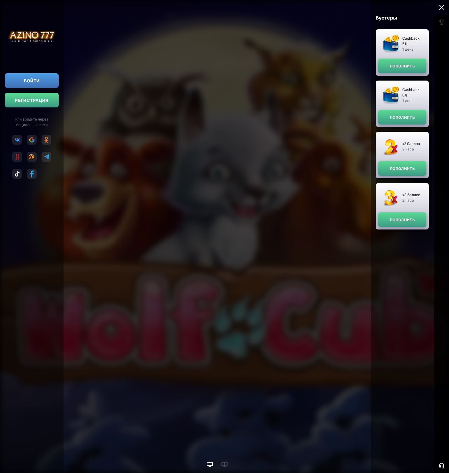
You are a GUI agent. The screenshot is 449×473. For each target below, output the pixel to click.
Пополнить (402, 66)
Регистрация (32, 100)
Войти (31, 80)
